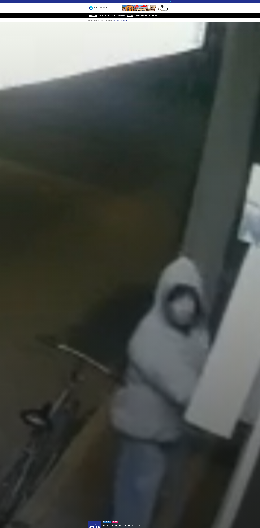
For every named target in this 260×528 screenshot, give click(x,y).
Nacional (107, 15)
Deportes (154, 15)
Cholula (101, 15)
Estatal (114, 15)
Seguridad (130, 15)
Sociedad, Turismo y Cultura (142, 15)
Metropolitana (93, 15)
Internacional (121, 15)
